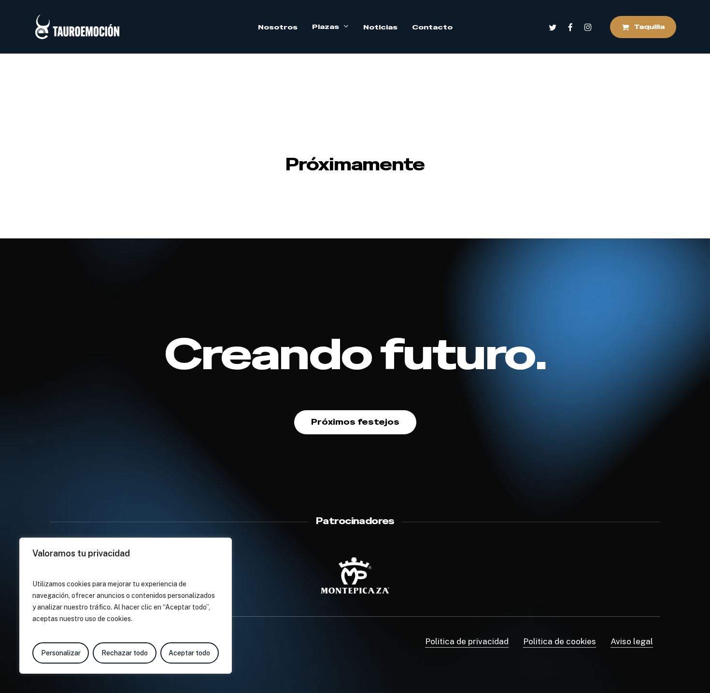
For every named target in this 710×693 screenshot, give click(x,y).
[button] (355, 422)
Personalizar (61, 653)
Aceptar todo (189, 653)
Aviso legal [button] (632, 641)
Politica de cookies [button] (559, 641)
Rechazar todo (124, 653)
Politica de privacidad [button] (467, 641)
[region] (125, 606)
